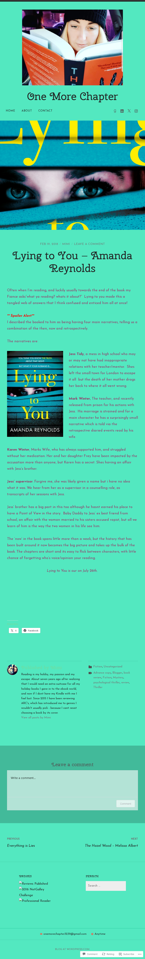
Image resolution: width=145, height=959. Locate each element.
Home (10, 111)
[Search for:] (106, 885)
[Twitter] (129, 111)
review (125, 682)
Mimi (66, 244)
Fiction (97, 666)
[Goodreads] (115, 111)
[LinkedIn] (122, 111)
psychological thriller (106, 682)
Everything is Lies (21, 843)
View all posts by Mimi (36, 717)
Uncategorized (113, 666)
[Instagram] (136, 111)
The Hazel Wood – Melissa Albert (111, 843)
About (27, 111)
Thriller (97, 687)
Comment (125, 803)
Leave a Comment (89, 244)
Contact (45, 111)
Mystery (118, 677)
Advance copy (102, 672)
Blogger (117, 672)
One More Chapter (72, 96)
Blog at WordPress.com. (72, 949)
